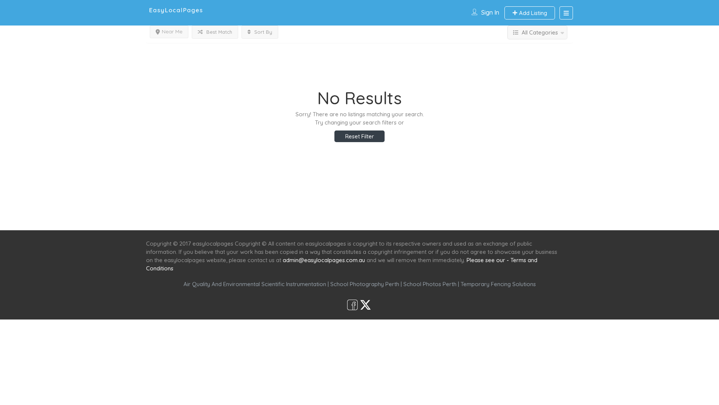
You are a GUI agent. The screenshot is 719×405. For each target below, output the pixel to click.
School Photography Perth (364, 284)
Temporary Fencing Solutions (498, 284)
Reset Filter (359, 136)
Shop (421, 216)
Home (287, 216)
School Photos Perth (429, 284)
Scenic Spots (360, 216)
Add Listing (532, 12)
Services (319, 216)
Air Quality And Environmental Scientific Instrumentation (254, 284)
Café (396, 216)
